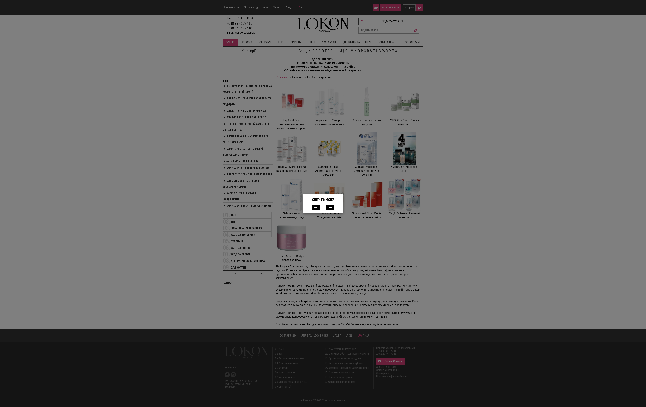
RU (330, 207)
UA (316, 207)
